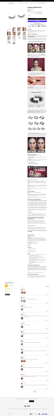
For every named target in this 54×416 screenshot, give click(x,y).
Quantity (29, 15)
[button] (31, 8)
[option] (16, 16)
